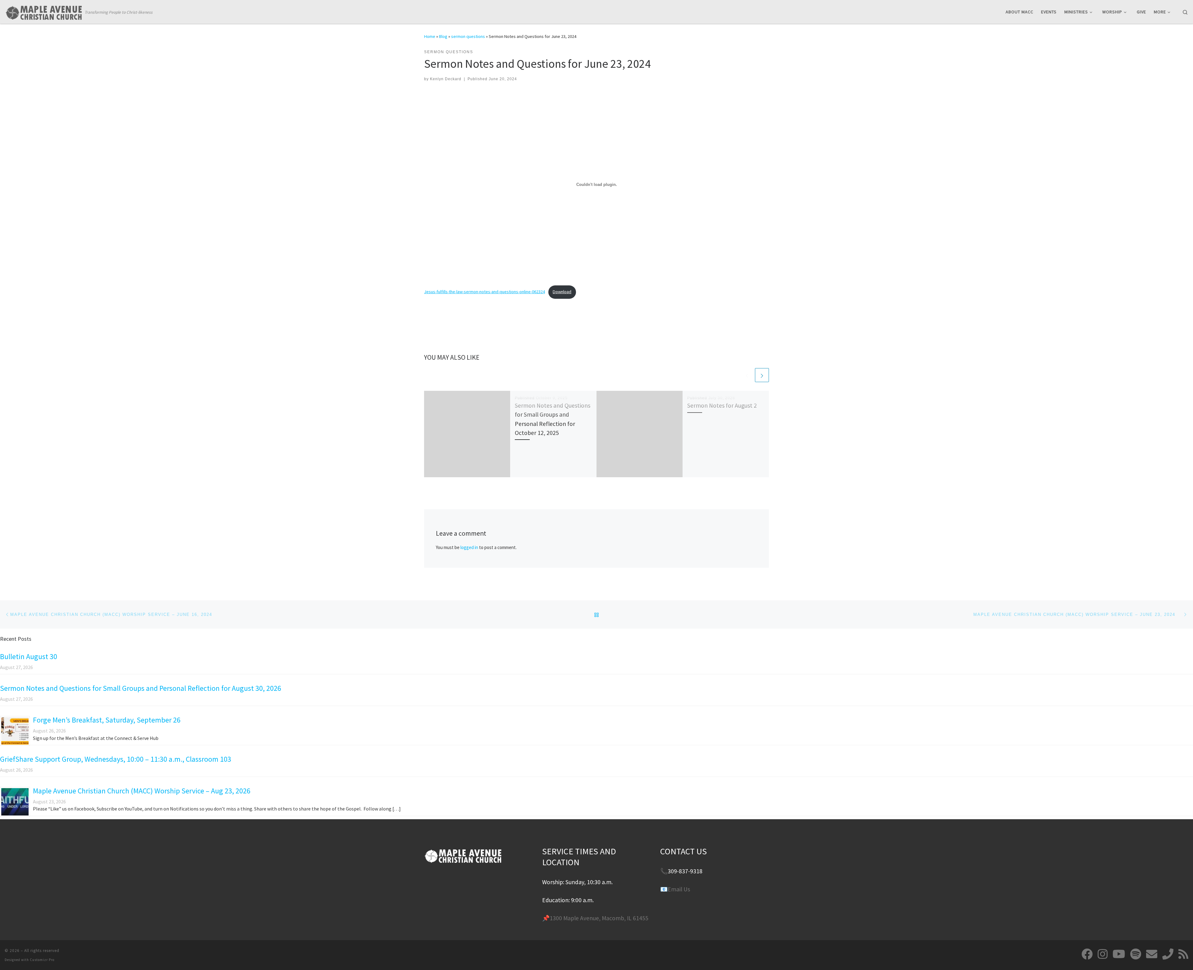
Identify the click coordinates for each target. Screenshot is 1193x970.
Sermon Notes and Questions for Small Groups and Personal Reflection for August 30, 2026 (140, 688)
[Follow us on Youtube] (1119, 954)
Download (562, 291)
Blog (443, 36)
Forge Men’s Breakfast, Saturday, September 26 (107, 720)
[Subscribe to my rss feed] (1183, 954)
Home (429, 36)
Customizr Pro (42, 960)
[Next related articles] (762, 375)
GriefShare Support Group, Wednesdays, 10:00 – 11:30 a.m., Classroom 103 (115, 759)
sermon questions (468, 36)
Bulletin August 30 (28, 656)
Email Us (679, 889)
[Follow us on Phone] (1167, 954)
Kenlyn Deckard (445, 79)
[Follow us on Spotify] (1135, 954)
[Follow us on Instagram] (1103, 954)
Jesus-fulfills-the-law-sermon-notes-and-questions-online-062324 (484, 291)
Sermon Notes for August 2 (722, 405)
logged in (469, 547)
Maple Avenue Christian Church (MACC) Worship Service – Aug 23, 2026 (141, 791)
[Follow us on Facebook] (1087, 954)
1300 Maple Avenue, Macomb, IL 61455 (599, 918)
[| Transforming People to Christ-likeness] (43, 11)
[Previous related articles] (747, 375)
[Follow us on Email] (1151, 954)
